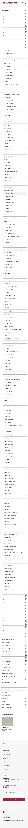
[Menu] (25, 2)
